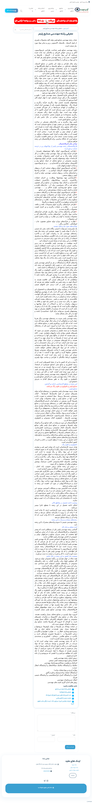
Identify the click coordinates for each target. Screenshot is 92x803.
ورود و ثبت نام (10, 11)
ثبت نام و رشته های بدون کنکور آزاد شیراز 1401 (58, 695)
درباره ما (73, 775)
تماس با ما (31, 9)
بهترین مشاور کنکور (74, 2)
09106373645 (46, 771)
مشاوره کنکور (61, 9)
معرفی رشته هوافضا (65, 692)
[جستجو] (16, 29)
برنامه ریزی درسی (51, 9)
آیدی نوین (66, 28)
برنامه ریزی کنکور (84, 2)
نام (74, 735)
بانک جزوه (74, 765)
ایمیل (53, 735)
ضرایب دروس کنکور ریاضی (63, 698)
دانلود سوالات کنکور (74, 770)
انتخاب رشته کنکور (41, 9)
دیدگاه (73, 713)
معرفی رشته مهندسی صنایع (63, 689)
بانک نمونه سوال (74, 768)
